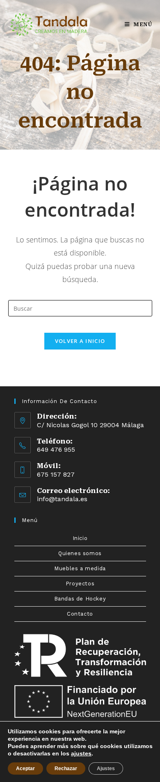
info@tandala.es (62, 499)
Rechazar (66, 768)
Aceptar (25, 768)
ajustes (81, 753)
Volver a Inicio (80, 341)
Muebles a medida (80, 568)
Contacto (80, 614)
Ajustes (106, 768)
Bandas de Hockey (80, 599)
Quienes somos (80, 553)
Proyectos (80, 583)
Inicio (80, 538)
